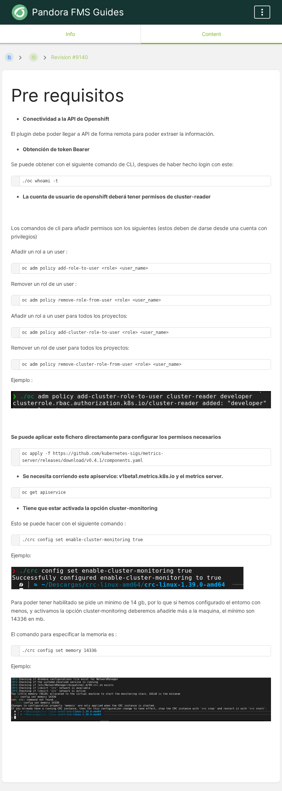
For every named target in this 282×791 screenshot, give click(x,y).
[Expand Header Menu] (262, 12)
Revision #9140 (69, 57)
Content (211, 34)
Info (70, 34)
